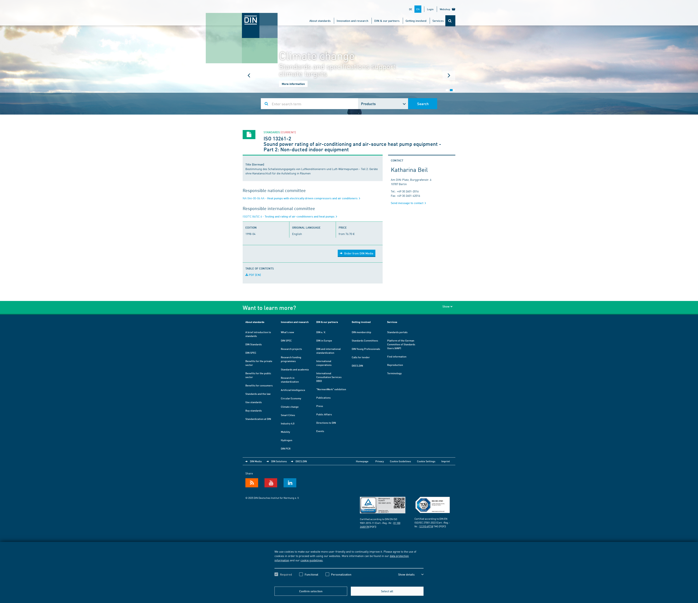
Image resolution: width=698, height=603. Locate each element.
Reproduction (395, 364)
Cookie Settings (426, 461)
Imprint (445, 461)
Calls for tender (361, 357)
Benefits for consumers (259, 385)
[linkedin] (290, 482)
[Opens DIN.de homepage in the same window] (242, 16)
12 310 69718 (426, 526)
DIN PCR (285, 448)
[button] (411, 574)
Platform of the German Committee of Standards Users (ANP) (401, 344)
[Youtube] (270, 482)
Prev (249, 75)
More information (293, 83)
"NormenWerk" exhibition (331, 389)
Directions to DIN (326, 422)
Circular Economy (291, 398)
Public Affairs (324, 414)
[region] (349, 566)
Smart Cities (288, 415)
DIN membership (361, 332)
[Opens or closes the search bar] (450, 20)
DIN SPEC (250, 352)
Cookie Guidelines (400, 461)
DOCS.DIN (357, 365)
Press (319, 406)
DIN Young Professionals (366, 348)
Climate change (290, 406)
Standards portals (397, 332)
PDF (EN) (254, 274)
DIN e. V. (321, 332)
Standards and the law (257, 393)
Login (430, 9)
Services (438, 20)
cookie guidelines (311, 560)
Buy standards (253, 410)
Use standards (253, 402)
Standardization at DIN (258, 418)
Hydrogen (286, 440)
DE (410, 9)
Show (446, 306)
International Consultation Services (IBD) (329, 377)
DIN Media (256, 461)
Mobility (285, 431)
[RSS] (251, 482)
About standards (320, 20)
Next (449, 75)
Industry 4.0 (287, 423)
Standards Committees (365, 340)
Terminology (394, 373)
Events (320, 431)
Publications (323, 397)
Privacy (379, 461)
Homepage (362, 461)
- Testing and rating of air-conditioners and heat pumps (289, 216)
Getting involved (416, 20)
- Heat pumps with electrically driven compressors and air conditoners (300, 198)
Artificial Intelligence (293, 390)
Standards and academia (295, 369)
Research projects (291, 348)
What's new (287, 332)
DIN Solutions (279, 461)
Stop (454, 90)
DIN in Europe (324, 340)
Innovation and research (352, 20)
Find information (396, 356)
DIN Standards (253, 344)
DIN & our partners (387, 20)
